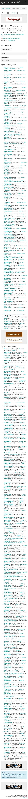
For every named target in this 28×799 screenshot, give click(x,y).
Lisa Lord (6, 583)
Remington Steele (8, 724)
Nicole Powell (7, 278)
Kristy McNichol (8, 323)
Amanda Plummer (8, 208)
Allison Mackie (7, 654)
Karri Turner (7, 676)
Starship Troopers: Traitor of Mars (13, 67)
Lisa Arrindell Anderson (10, 243)
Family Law (19, 475)
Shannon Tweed (8, 120)
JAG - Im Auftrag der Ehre (10, 588)
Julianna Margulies (8, 614)
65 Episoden (20, 617)
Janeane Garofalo (8, 148)
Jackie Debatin (7, 432)
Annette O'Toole (8, 601)
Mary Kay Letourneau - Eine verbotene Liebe (13, 133)
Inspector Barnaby (8, 514)
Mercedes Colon (8, 415)
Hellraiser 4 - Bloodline (9, 187)
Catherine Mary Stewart (9, 575)
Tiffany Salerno (7, 281)
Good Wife (21, 397)
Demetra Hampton (8, 271)
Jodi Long (6, 475)
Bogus (22, 199)
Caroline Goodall (8, 722)
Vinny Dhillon (7, 173)
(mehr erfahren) (12, 40)
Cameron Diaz (7, 177)
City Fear (24, 190)
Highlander (20, 698)
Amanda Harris (7, 513)
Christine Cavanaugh (9, 643)
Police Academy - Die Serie (16, 505)
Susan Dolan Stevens (9, 290)
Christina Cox (7, 425)
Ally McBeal (19, 523)
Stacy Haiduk (7, 422)
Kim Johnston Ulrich (9, 534)
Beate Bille (8, 84)
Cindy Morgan (7, 256)
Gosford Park (7, 116)
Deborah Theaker (8, 466)
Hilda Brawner (7, 747)
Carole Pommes (8, 225)
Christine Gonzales (8, 504)
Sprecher (5, 13)
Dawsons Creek (22, 489)
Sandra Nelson (7, 640)
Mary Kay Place (7, 180)
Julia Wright (7, 489)
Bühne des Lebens (21, 70)
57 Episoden (21, 448)
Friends (5, 609)
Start (3, 8)
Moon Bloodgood (8, 383)
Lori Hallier (6, 133)
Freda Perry (7, 689)
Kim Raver (6, 610)
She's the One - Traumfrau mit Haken (14, 177)
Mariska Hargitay (8, 702)
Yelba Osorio (7, 190)
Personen (8, 8)
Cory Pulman (7, 508)
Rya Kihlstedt (7, 162)
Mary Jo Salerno (8, 214)
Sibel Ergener (7, 596)
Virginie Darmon (8, 231)
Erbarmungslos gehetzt (9, 235)
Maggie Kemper (8, 70)
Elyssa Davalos (7, 666)
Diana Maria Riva (8, 685)
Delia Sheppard (7, 287)
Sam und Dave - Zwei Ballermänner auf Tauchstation (15, 271)
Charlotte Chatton (8, 186)
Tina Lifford (7, 127)
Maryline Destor (8, 151)
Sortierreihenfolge (6, 49)
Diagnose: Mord (7, 667)
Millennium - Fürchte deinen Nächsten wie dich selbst (15, 537)
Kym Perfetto (7, 109)
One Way (20, 93)
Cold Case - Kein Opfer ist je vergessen (14, 429)
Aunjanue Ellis (7, 74)
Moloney (21, 531)
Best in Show (21, 138)
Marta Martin (7, 663)
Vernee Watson (7, 307)
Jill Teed (6, 498)
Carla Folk (6, 604)
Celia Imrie (6, 142)
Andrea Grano (7, 594)
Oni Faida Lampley (8, 648)
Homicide (23, 645)
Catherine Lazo (7, 586)
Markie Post (7, 268)
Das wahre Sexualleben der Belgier (14, 260)
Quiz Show (24, 275)
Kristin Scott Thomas (9, 237)
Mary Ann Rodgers (8, 301)
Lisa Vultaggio (7, 536)
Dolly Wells (6, 123)
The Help (24, 74)
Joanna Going (7, 558)
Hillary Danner (7, 669)
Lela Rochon (7, 202)
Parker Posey (7, 265)
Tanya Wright (7, 355)
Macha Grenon (7, 217)
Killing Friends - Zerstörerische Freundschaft (13, 180)
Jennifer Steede (8, 93)
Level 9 (23, 463)
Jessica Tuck (7, 541)
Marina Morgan (7, 402)
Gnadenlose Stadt (22, 738)
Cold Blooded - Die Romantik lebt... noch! (15, 240)
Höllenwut (20, 307)
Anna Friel (6, 130)
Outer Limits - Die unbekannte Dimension (13, 576)
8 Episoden (18, 653)
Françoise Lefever (8, 705)
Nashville (6, 362)
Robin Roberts (7, 360)
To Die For (20, 211)
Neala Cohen (7, 629)
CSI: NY (24, 419)
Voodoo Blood (20, 314)
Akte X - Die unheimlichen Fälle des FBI (14, 673)
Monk (20, 449)
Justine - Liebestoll (21, 228)
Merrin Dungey (7, 460)
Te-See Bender (7, 228)
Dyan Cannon (7, 222)
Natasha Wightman (8, 115)
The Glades (22, 388)
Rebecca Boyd (7, 561)
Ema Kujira (6, 469)
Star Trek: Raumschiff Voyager (11, 569)
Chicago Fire (7, 366)
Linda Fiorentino (8, 234)
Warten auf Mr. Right (21, 202)
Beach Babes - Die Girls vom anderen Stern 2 (15, 249)
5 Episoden (21, 733)
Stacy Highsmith (8, 619)
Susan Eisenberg (8, 457)
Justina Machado (8, 428)
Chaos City (23, 558)
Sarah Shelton (7, 441)
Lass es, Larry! (23, 466)
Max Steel (11, 459)
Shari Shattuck (7, 731)
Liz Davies (6, 437)
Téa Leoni (6, 253)
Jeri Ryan (6, 717)
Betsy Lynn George (8, 284)
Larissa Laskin (7, 205)
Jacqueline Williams (9, 365)
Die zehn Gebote (21, 402)
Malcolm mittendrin (8, 462)
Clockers (6, 244)
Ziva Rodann (7, 752)
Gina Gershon (7, 314)
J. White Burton (8, 219)
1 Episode (13, 350)
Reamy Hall (6, 591)
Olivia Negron (7, 304)
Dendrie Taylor (7, 262)
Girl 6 (21, 188)
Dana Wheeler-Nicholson (10, 672)
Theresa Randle (8, 188)
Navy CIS (22, 422)
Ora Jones (6, 368)
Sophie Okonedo (8, 87)
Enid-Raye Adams (8, 501)
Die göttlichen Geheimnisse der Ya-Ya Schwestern (15, 106)
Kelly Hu (6, 102)
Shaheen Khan (7, 183)
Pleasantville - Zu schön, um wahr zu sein (13, 155)
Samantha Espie (8, 112)
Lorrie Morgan (7, 660)
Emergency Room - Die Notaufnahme (14, 611)
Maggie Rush (7, 645)
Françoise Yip (7, 486)
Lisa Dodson (7, 564)
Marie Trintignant (8, 158)
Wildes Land (18, 604)
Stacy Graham (7, 756)
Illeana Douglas (8, 211)
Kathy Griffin (7, 170)
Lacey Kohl (6, 523)
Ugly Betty (19, 405)
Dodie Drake (7, 326)
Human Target (7, 385)
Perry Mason (24, 756)
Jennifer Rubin (7, 579)
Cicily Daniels (7, 405)
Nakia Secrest (7, 419)
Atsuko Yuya (7, 545)
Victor (23, 151)
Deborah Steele (7, 698)
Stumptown (21, 348)
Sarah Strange (7, 680)
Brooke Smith (7, 377)
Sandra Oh (6, 145)
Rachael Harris (7, 138)
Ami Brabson (7, 651)
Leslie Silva (7, 105)
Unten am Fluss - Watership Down (18, 472)
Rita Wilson (7, 397)
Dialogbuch (15, 13)
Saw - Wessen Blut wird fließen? (15, 99)
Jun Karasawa (7, 554)
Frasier (22, 654)
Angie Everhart (7, 117)
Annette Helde (7, 193)
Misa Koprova (7, 196)
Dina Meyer (6, 67)
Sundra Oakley (7, 482)
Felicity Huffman (8, 297)
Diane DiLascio (7, 623)
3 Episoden (18, 353)
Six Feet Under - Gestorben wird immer (15, 453)
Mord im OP (6, 292)
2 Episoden (21, 381)
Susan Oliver (7, 738)
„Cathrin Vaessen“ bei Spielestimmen (11, 38)
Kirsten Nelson (7, 520)
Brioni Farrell (7, 727)
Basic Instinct (7, 302)
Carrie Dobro (7, 633)
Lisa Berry (6, 380)
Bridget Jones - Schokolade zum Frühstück (13, 124)
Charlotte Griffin (8, 135)
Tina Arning (7, 348)
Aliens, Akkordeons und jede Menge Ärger (13, 256)
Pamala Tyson (7, 412)
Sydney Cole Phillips (9, 517)
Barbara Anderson (8, 735)
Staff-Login (25, 797)
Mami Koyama (7, 550)
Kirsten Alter (7, 463)
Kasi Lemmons (7, 319)
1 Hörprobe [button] (6, 60)
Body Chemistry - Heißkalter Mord (13, 287)
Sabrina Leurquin (8, 259)
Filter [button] (4, 53)
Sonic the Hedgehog (8, 644)
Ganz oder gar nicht (22, 173)
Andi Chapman (7, 693)
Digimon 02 (23, 469)
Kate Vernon (7, 246)
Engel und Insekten (8, 238)
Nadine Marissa (7, 352)
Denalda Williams (8, 452)
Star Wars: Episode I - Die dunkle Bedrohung (15, 142)
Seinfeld (6, 703)
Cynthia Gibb (7, 165)
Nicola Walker (7, 371)
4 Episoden (15, 375)
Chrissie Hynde (7, 607)
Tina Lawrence (7, 248)
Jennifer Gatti (7, 572)
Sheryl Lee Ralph (8, 199)
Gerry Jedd (6, 743)
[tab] (14, 53)
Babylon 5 (22, 633)
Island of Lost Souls (21, 84)
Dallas (21, 731)
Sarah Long (7, 531)
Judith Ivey (6, 317)
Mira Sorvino (7, 275)
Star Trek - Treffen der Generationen (14, 263)
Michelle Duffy (7, 478)
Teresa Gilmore (7, 310)
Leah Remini (7, 657)
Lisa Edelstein (7, 526)
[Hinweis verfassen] (21, 26)
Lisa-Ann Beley (7, 494)
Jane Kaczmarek (8, 154)
